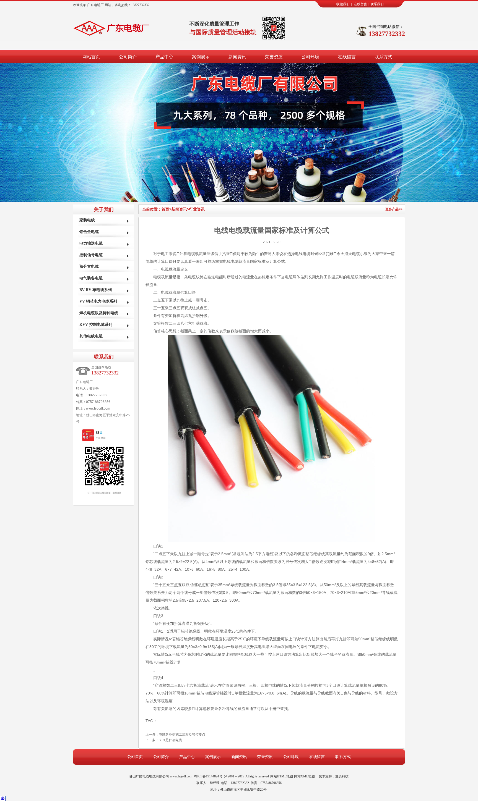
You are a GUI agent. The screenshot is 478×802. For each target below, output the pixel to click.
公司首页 (135, 757)
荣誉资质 (274, 56)
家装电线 (87, 220)
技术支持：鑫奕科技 (334, 776)
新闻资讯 (237, 56)
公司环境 (310, 56)
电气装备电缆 (91, 278)
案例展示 (201, 56)
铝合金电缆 (89, 232)
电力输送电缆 (91, 243)
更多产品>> (393, 209)
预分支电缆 (89, 266)
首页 (167, 209)
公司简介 (128, 56)
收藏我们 (343, 4)
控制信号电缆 (91, 255)
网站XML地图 (304, 776)
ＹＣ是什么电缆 (170, 740)
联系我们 (377, 4)
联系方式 (383, 56)
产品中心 (164, 56)
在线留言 (360, 4)
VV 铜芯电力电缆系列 (98, 301)
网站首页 (91, 56)
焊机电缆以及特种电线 (98, 313)
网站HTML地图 (281, 776)
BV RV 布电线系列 (95, 290)
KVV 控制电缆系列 (95, 325)
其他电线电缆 (91, 336)
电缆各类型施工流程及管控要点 (182, 735)
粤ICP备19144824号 (208, 776)
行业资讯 (197, 209)
